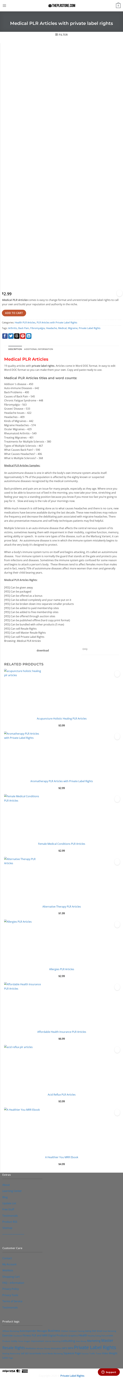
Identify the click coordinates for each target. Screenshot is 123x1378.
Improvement (37, 1341)
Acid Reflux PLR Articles (62, 1094)
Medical (62, 328)
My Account (9, 1264)
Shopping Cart (11, 1276)
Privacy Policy (10, 1289)
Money (47, 1348)
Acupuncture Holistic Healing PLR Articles (62, 718)
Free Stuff (8, 1209)
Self (22, 1353)
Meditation (31, 1348)
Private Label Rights (89, 328)
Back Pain (23, 328)
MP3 (64, 1348)
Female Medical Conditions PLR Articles (61, 844)
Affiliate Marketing (10, 1331)
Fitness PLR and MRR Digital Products (45, 1335)
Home (20, 1341)
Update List (9, 1203)
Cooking (81, 1331)
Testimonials (10, 1215)
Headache (51, 328)
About (6, 1185)
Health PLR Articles (25, 322)
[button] (4, 6)
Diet (94, 1330)
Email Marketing (109, 1331)
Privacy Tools (10, 1295)
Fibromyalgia (37, 328)
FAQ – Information (13, 1283)
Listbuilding (68, 1341)
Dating (88, 1331)
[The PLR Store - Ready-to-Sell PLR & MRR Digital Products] (61, 6)
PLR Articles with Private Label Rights (57, 322)
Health (82, 1335)
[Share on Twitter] (11, 336)
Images (27, 1341)
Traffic (92, 1353)
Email (99, 1331)
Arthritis (12, 328)
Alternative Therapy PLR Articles (61, 906)
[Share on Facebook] (5, 336)
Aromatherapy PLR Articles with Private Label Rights (61, 781)
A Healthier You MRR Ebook (61, 1157)
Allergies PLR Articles (61, 969)
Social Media (35, 1353)
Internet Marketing (53, 1341)
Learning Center (12, 1191)
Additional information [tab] (38, 349)
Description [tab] (15, 349)
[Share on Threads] (17, 336)
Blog (5, 1197)
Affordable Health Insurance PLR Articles (61, 1032)
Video (105, 1353)
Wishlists (7, 1270)
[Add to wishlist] (119, 293)
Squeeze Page (72, 1353)
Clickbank (73, 1331)
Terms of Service (12, 1301)
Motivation (56, 1348)
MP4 (70, 1348)
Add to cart (14, 313)
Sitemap (7, 1228)
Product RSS (9, 1222)
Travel (98, 1353)
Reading (5, 1353)
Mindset (40, 1348)
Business (54, 1331)
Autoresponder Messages (33, 1330)
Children (64, 1331)
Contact (7, 1258)
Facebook (17, 1335)
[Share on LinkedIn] (29, 336)
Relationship (15, 1353)
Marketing (94, 1341)
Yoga (10, 1357)
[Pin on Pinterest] (22, 336)
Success (85, 1353)
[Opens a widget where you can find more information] (109, 1372)
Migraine (73, 328)
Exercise (7, 1335)
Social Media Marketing (52, 1353)
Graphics (73, 1335)
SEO (27, 1353)
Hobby (14, 1341)
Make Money (81, 1341)
